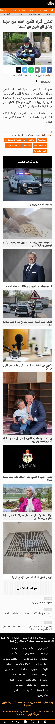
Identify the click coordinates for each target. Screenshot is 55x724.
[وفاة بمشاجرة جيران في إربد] (27, 184)
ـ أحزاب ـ (34, 669)
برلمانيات (13, 10)
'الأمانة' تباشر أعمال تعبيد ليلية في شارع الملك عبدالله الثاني (27, 323)
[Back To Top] (50, 722)
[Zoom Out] (29, 81)
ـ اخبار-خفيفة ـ (32, 685)
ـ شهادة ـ (44, 674)
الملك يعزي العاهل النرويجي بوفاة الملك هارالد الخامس (28, 286)
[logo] (50, 4)
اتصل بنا (20, 14)
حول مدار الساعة (34, 14)
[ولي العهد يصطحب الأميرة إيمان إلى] (27, 403)
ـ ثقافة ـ (12, 679)
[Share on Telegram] (24, 70)
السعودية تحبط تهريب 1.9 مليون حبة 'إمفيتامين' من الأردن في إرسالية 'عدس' (27, 244)
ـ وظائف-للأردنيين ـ (29, 659)
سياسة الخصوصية (28, 711)
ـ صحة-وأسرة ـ (42, 690)
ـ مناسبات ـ (23, 669)
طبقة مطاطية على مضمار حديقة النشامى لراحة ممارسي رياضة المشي (27, 517)
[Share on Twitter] (43, 70)
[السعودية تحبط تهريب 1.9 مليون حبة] (27, 223)
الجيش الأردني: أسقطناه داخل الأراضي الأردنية (32, 577)
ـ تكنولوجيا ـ (28, 690)
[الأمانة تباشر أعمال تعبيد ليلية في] (27, 304)
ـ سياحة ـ (19, 685)
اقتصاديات (31, 10)
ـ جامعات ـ (33, 674)
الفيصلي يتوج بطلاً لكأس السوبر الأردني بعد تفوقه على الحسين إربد (27, 615)
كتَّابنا (48, 14)
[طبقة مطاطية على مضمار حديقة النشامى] (27, 497)
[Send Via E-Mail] (37, 70)
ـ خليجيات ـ (43, 679)
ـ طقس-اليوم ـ (42, 695)
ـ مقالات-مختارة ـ (11, 659)
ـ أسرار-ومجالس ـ (41, 664)
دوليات (22, 10)
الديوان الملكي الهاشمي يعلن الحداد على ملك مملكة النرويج (27, 478)
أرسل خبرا (7, 14)
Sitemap (20, 714)
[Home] (52, 10)
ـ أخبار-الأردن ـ (42, 648)
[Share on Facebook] (49, 70)
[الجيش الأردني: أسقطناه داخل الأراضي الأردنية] (27, 548)
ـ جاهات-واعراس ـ (29, 653)
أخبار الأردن (42, 10)
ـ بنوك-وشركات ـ (19, 674)
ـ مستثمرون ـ (9, 669)
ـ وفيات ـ (14, 653)
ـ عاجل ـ (16, 690)
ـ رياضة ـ (44, 685)
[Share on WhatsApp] (31, 70)
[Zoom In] (36, 81)
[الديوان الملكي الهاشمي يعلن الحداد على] (27, 459)
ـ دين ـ (20, 679)
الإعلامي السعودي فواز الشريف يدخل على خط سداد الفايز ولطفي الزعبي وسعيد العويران (27, 628)
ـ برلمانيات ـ (44, 653)
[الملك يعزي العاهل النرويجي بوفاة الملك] (27, 265)
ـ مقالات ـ (8, 664)
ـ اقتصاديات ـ (28, 648)
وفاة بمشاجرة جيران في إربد (40, 204)
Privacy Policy (10, 711)
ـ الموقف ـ (44, 669)
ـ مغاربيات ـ (31, 679)
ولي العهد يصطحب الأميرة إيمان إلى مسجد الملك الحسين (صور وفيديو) (27, 440)
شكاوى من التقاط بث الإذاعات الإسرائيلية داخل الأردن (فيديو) (27, 367)
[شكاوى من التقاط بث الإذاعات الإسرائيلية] (27, 345)
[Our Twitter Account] (32, 722)
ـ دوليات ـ (15, 648)
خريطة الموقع (33, 714)
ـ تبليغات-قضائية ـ (23, 664)
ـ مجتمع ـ (44, 659)
